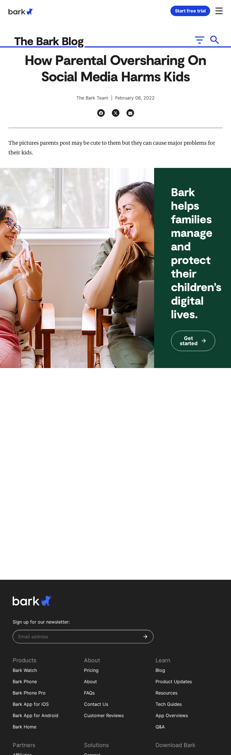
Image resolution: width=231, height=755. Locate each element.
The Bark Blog (50, 40)
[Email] (130, 113)
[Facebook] (101, 113)
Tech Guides (169, 704)
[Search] (215, 40)
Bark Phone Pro (29, 693)
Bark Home (24, 727)
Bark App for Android (35, 715)
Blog (160, 670)
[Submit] (145, 636)
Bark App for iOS (31, 704)
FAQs (89, 693)
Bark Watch (25, 670)
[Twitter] (115, 113)
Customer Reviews (104, 715)
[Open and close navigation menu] (218, 10)
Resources (166, 693)
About (90, 681)
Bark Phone (25, 681)
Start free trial (190, 11)
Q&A (160, 727)
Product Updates (174, 681)
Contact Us (96, 704)
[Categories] (199, 40)
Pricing (91, 670)
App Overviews (172, 715)
